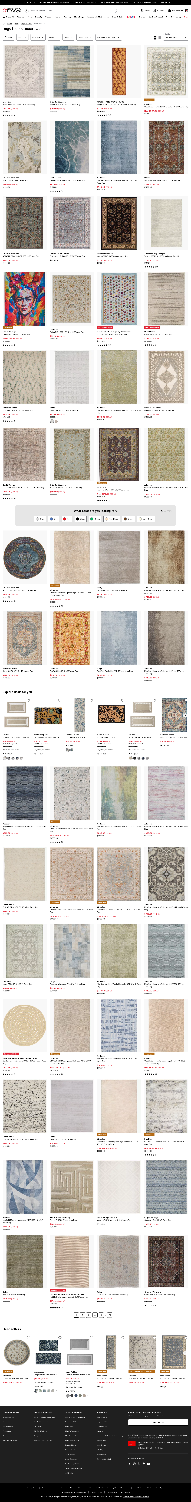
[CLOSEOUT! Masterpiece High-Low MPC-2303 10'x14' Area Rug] (72, 1025)
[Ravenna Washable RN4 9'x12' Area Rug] (72, 951)
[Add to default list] (28, 700)
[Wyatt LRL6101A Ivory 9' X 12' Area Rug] (119, 1187)
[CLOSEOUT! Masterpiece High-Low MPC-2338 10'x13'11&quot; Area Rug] (119, 1106)
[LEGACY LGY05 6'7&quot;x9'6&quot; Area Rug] (25, 223)
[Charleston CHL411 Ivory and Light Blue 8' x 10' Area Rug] (143, 1352)
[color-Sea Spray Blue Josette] (44, 1390)
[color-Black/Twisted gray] (8, 758)
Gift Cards (37, 1426)
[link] (25, 108)
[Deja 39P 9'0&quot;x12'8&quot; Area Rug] (72, 1106)
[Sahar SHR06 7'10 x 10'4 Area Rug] (25, 638)
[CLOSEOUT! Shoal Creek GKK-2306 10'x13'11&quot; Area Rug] (166, 1106)
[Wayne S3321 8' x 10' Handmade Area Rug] (166, 223)
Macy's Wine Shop (72, 1440)
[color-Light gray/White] (21, 758)
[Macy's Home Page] (12, 10)
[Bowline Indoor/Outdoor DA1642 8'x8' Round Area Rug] (25, 1025)
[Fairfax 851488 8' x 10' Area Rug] (72, 638)
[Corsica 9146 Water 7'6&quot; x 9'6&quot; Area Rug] (72, 147)
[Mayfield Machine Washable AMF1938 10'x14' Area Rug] (166, 454)
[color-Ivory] (67, 749)
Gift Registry (69, 1473)
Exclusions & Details (145, 1448)
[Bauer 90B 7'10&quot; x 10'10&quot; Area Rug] (72, 71)
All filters (168, 511)
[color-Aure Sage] (52, 1390)
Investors (100, 1431)
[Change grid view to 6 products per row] (160, 37)
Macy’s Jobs (101, 1440)
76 (109, 1315)
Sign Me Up (158, 1422)
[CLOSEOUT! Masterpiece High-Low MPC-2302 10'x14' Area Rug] (166, 1025)
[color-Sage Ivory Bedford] (40, 1390)
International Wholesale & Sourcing (110, 1436)
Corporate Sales (103, 1422)
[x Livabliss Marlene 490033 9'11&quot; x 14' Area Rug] (25, 454)
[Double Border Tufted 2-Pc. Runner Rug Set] (80, 1352)
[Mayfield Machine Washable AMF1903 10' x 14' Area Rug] (166, 557)
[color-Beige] (56, 421)
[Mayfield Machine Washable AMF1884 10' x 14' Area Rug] (119, 147)
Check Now (158, 1448)
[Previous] (6, 71)
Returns (5, 1436)
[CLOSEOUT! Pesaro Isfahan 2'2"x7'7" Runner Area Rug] (111, 1352)
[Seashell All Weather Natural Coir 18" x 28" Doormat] (48, 715)
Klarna (5, 1422)
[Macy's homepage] (4, 24)
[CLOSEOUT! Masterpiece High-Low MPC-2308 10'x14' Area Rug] (72, 557)
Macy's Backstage (72, 1431)
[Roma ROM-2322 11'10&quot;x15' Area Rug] (25, 71)
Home (9, 24)
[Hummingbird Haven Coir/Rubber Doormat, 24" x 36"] (111, 715)
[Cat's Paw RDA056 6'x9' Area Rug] (119, 299)
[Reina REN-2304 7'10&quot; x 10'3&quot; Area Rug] (72, 299)
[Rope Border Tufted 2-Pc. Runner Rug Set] (143, 715)
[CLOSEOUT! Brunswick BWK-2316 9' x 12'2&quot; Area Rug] (72, 793)
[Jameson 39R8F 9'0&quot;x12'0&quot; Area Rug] (119, 557)
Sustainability (101, 1454)
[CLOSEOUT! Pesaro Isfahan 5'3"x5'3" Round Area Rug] (17, 1352)
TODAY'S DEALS (27, 3)
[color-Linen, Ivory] (84, 1395)
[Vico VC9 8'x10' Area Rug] (25, 1261)
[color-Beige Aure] (48, 1390)
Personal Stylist (71, 1445)
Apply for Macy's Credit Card (44, 1417)
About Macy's (102, 1417)
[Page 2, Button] (114, 1315)
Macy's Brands (70, 1436)
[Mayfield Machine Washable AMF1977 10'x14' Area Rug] (119, 793)
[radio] (52, 421)
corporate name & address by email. (136, 1497)
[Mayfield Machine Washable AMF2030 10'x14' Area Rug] (166, 951)
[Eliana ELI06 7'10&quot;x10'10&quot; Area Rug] (166, 1261)
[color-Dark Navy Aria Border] (36, 1390)
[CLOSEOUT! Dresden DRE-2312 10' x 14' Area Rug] (166, 71)
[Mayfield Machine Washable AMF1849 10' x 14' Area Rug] (119, 1025)
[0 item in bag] (186, 10)
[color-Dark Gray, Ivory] (71, 1395)
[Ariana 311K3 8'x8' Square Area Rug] (119, 223)
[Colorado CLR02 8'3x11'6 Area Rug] (25, 377)
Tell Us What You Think (73, 1468)
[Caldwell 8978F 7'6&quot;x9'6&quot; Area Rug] (119, 1261)
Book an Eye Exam (72, 1464)
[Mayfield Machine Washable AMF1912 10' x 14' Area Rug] (166, 638)
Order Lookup (8, 1426)
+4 (56, 1391)
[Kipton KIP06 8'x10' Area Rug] (25, 147)
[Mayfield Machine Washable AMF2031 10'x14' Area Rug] (25, 793)
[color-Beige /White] (4, 758)
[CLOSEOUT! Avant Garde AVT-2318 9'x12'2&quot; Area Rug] (119, 874)
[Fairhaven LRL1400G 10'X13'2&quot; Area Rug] (72, 223)
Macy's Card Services (42, 1436)
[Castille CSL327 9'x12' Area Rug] (166, 299)
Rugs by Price (26, 24)
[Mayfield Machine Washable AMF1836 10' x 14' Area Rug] (25, 1187)
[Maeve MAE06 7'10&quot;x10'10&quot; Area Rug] (72, 454)
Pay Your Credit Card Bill (43, 1440)
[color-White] (52, 421)
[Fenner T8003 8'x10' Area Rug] (72, 1187)
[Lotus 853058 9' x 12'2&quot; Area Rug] (25, 951)
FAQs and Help (8, 1417)
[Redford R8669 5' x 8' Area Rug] (72, 377)
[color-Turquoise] (71, 749)
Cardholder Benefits (41, 1422)
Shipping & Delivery (10, 1440)
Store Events (70, 1454)
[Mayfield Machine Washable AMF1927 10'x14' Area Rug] (119, 377)
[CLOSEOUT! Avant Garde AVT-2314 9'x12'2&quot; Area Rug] (72, 874)
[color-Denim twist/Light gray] (17, 758)
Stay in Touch (70, 1450)
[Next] (44, 71)
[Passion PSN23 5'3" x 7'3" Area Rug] (174, 715)
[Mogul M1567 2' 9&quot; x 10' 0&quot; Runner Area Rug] (119, 71)
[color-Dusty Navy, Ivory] (76, 1395)
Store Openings (71, 1459)
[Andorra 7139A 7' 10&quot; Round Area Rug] (25, 557)
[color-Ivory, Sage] (80, 1395)
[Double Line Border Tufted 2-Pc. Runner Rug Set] (17, 715)
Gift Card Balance (40, 1431)
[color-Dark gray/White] (13, 758)
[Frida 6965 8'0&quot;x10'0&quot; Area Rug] (25, 299)
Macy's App (69, 1426)
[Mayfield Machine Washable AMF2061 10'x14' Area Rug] (119, 951)
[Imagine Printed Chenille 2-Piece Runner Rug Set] (48, 1352)
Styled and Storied (104, 1459)
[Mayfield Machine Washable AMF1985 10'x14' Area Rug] (166, 793)
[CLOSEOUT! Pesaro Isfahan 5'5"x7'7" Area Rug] (174, 1352)
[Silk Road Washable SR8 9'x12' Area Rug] (166, 147)
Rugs (16, 24)
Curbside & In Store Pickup (75, 1417)
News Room (101, 1445)
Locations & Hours (72, 1422)
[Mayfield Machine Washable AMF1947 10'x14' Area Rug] (166, 874)
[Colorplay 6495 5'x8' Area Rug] (166, 1187)
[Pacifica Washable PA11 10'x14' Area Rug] (119, 638)
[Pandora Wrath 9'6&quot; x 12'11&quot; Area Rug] (119, 454)
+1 (25, 758)
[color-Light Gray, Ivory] (67, 1395)
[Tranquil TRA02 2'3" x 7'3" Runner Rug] (80, 715)
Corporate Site (102, 1426)
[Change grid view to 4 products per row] (155, 37)
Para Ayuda (7, 1431)
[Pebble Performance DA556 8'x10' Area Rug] (72, 1261)
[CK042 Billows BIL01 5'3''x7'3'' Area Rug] (25, 874)
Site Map (100, 1450)
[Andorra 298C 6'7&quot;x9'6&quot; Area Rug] (166, 377)
